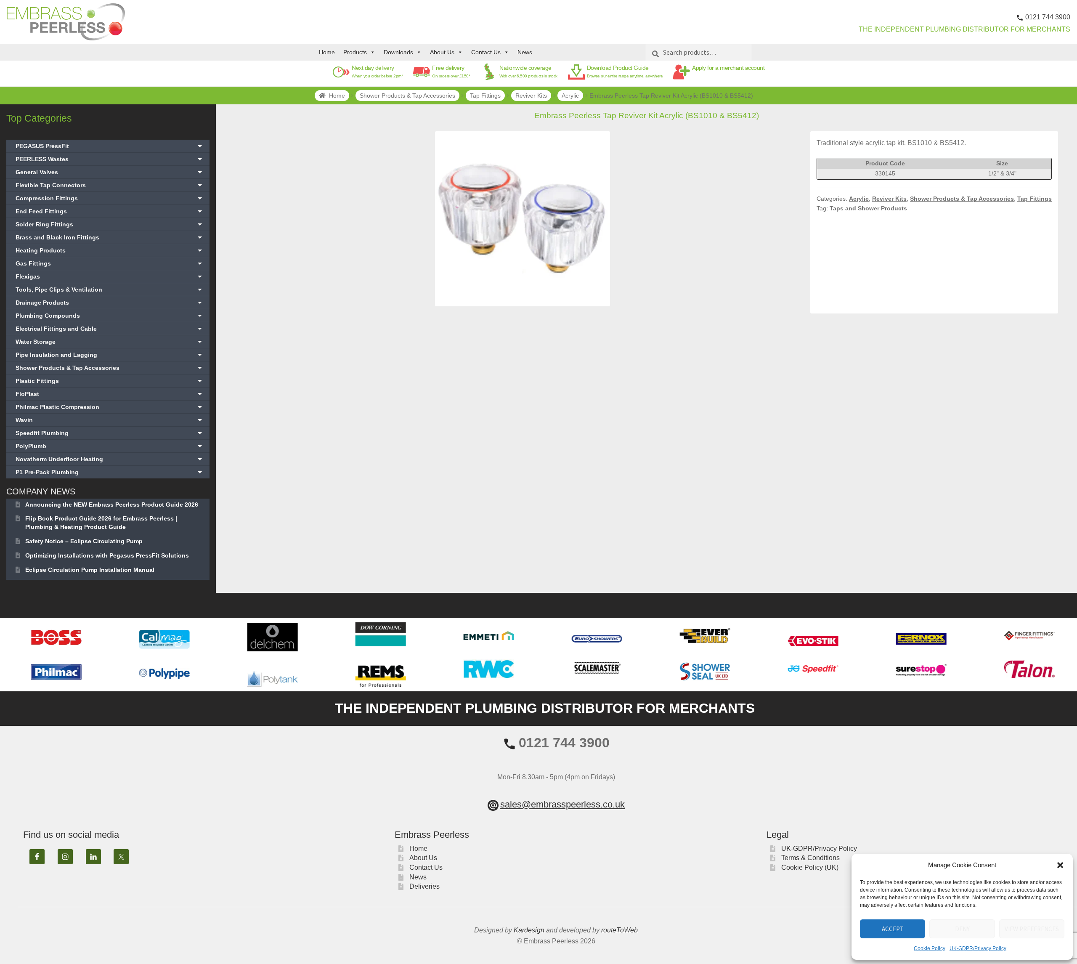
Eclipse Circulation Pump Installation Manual (89, 569)
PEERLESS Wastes (110, 159)
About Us (442, 52)
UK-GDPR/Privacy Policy (978, 948)
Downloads (398, 52)
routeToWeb (619, 930)
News (524, 52)
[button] (1060, 865)
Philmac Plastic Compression (110, 407)
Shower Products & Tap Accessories (407, 95)
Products (355, 52)
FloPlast (110, 394)
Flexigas (110, 276)
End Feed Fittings (110, 211)
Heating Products (110, 250)
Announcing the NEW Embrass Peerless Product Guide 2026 (111, 504)
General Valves (110, 172)
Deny (962, 929)
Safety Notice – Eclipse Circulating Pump (84, 541)
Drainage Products (110, 302)
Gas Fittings (110, 263)
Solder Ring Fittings (110, 224)
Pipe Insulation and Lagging (110, 355)
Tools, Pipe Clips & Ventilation (110, 289)
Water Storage (110, 341)
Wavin (110, 420)
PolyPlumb (110, 446)
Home (327, 52)
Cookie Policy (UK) (809, 867)
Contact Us (486, 52)
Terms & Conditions (810, 857)
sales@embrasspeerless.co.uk (562, 804)
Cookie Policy (929, 948)
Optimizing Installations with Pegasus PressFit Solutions (107, 555)
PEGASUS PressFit (110, 146)
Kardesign (529, 930)
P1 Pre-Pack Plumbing (110, 472)
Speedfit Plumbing (110, 433)
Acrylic (570, 95)
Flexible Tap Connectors (110, 185)
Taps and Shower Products (868, 208)
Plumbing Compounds (110, 315)
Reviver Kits (531, 95)
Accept (893, 929)
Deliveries (424, 886)
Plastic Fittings (110, 381)
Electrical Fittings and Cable (110, 328)
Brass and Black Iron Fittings (110, 237)
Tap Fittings (485, 95)
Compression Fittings (110, 198)
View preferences (1032, 929)
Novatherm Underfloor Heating (110, 459)
